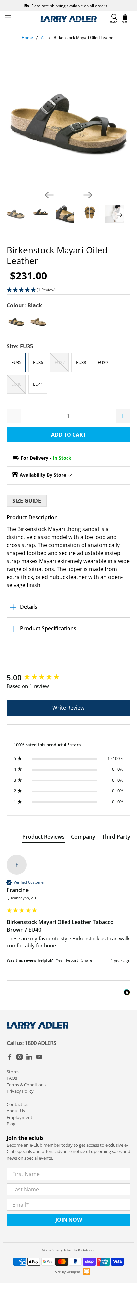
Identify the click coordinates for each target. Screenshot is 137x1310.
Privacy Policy (20, 1091)
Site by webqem (67, 1271)
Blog (11, 1124)
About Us (16, 1111)
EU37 (60, 362)
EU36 (38, 362)
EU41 (38, 384)
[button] (68, 290)
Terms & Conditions (26, 1085)
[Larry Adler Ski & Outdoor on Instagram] (19, 1058)
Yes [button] (59, 960)
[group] (68, 677)
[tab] (43, 838)
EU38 (81, 362)
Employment (19, 1117)
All (43, 38)
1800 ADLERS (40, 1043)
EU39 (103, 362)
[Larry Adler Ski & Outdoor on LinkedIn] (29, 1058)
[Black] (16, 321)
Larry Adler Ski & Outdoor (75, 1250)
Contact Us (17, 1104)
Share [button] (86, 960)
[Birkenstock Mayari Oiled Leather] (68, 123)
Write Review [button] (68, 707)
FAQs (12, 1078)
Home (27, 38)
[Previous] (49, 195)
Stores (13, 1072)
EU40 (16, 384)
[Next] (88, 195)
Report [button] (72, 960)
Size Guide (26, 500)
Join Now (68, 1219)
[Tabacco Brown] (38, 321)
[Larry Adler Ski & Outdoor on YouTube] (39, 1058)
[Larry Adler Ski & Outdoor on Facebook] (10, 1058)
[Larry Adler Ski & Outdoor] (68, 19)
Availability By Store (43, 475)
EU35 (16, 362)
